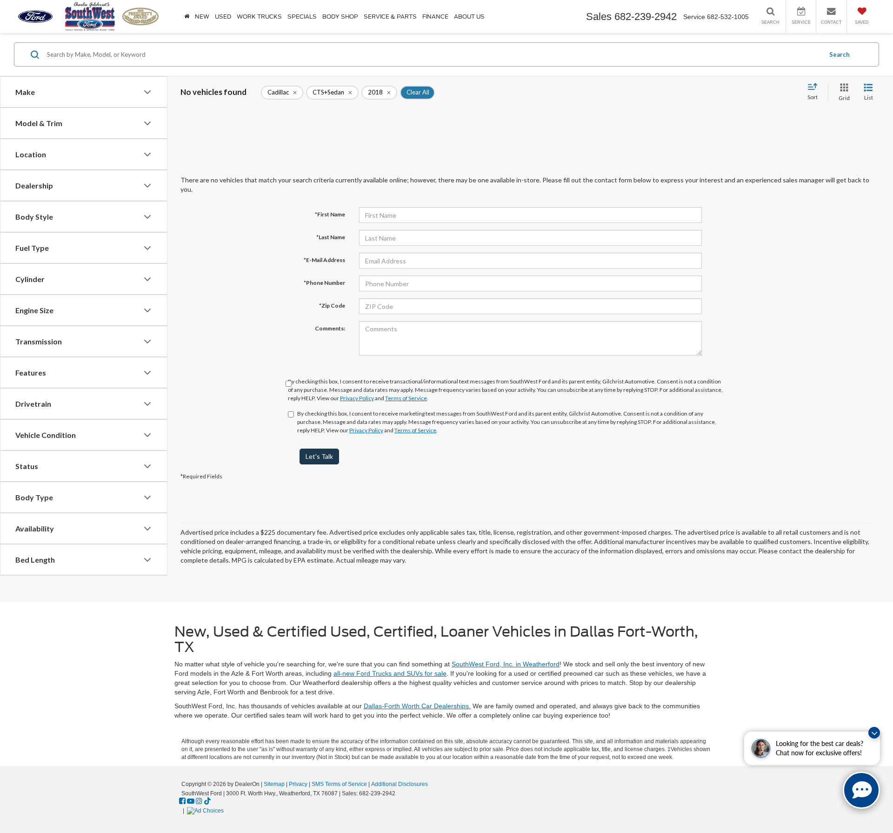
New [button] (202, 16)
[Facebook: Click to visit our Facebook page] (182, 801)
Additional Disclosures (399, 784)
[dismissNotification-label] (874, 733)
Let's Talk (319, 456)
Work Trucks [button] (259, 16)
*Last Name (330, 237)
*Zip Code (332, 305)
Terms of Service (406, 398)
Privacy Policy (357, 398)
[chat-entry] (861, 790)
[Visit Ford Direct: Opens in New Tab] (206, 810)
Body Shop (340, 16)
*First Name (330, 214)
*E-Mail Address (324, 259)
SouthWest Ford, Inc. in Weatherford (506, 664)
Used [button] (223, 16)
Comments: (330, 328)
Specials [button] (302, 16)
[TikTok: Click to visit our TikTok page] (207, 801)
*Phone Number (324, 282)
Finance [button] (435, 16)
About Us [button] (469, 16)
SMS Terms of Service (339, 784)
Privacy (298, 784)
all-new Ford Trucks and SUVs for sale (389, 673)
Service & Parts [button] (390, 16)
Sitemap (274, 784)
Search (839, 54)
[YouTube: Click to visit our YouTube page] (190, 801)
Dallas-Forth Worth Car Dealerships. (417, 706)
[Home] (186, 16)
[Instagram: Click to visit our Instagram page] (199, 801)
